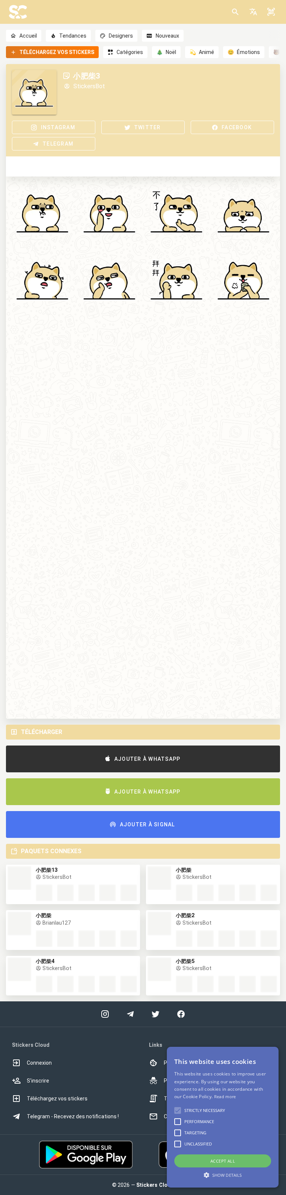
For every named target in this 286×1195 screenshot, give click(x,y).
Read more (225, 1096)
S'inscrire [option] (38, 1081)
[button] (253, 12)
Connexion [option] (39, 1063)
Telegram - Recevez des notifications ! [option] (73, 1116)
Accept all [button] (222, 1161)
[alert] (223, 1117)
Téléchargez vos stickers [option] (57, 1099)
